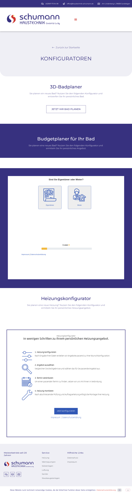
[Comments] (6, 474)
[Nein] (128, 490)
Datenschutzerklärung (106, 490)
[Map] (18, 474)
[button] (75, 19)
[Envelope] (12, 474)
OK (119, 490)
